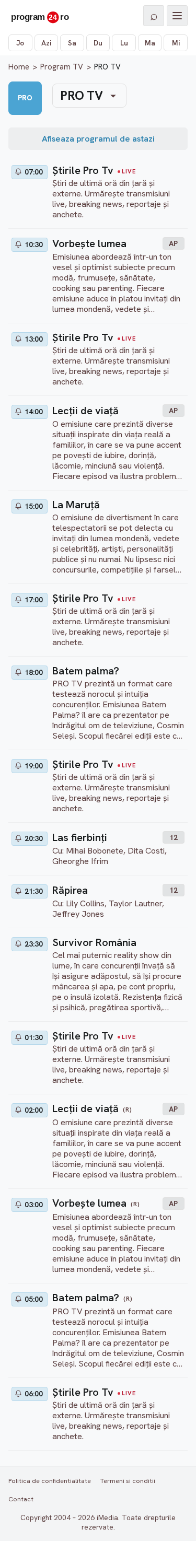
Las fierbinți (79, 837)
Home (18, 67)
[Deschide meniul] (177, 15)
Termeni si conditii (127, 1480)
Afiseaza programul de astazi (98, 138)
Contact (20, 1499)
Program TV (61, 67)
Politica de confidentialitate (49, 1480)
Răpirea (70, 890)
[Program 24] (39, 15)
